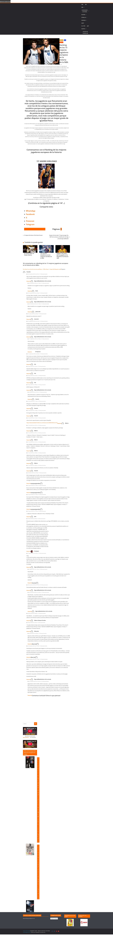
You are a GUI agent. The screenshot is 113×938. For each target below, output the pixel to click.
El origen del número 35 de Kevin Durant (33, 235)
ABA (86, 4)
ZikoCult (34, 644)
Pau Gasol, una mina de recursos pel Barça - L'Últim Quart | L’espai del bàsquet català (42, 269)
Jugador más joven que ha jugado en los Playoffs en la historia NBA (62, 256)
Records (83, 14)
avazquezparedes (35, 483)
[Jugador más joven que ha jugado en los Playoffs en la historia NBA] (62, 249)
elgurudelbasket (26, 737)
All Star (83, 25)
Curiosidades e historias (85, 11)
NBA (82, 4)
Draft (82, 23)
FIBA (82, 7)
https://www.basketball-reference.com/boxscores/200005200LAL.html (41, 422)
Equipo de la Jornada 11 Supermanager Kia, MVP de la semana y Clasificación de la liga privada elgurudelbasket (59, 237)
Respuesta (28, 281)
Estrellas (83, 17)
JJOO (88, 25)
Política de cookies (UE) (85, 32)
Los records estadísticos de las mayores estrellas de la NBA (46, 256)
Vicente (34, 583)
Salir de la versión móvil (5, 1)
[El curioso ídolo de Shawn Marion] (30, 249)
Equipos (83, 28)
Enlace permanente (44, 274)
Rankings (83, 20)
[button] (83, 7)
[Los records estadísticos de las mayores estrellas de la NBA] (46, 249)
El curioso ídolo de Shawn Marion (29, 254)
